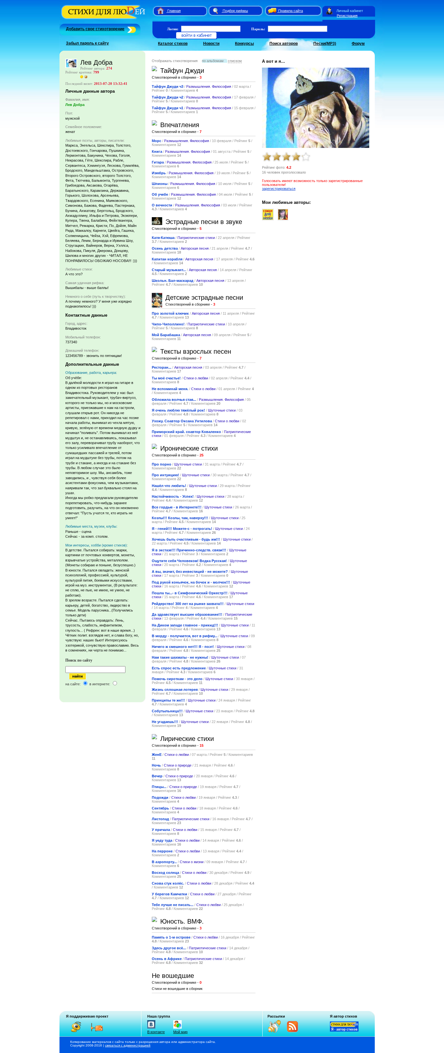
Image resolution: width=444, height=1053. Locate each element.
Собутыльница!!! (167, 711)
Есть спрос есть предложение (179, 668)
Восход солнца (165, 873)
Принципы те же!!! (168, 700)
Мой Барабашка (166, 335)
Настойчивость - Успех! (173, 496)
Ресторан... (161, 367)
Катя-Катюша (163, 238)
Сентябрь (160, 808)
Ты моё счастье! (166, 378)
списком (235, 61)
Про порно (161, 464)
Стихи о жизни (191, 862)
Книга (157, 151)
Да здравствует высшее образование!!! (187, 614)
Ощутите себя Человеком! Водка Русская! (189, 561)
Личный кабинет (349, 11)
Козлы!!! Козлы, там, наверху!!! (180, 518)
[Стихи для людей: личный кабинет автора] (329, 11)
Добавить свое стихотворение (95, 29)
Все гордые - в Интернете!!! (177, 507)
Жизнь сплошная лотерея (175, 689)
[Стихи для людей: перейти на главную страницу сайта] (158, 11)
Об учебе (160, 194)
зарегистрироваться (278, 189)
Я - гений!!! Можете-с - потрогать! (182, 529)
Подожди (160, 797)
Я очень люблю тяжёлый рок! (178, 410)
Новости (211, 43)
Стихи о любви (196, 378)
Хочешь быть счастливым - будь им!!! (186, 539)
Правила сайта (290, 11)
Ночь (156, 765)
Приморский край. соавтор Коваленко (186, 432)
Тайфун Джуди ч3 (167, 86)
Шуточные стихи (222, 410)
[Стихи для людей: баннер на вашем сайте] (344, 1030)
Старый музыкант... (169, 270)
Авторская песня (195, 248)
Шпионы (159, 184)
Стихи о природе (177, 765)
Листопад (160, 819)
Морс (156, 141)
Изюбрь (159, 173)
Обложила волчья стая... (174, 399)
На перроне (162, 851)
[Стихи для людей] (104, 19)
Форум (358, 43)
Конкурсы (244, 43)
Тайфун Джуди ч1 (167, 108)
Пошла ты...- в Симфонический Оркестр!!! (190, 593)
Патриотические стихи (196, 238)
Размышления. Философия (208, 86)
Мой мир (180, 1032)
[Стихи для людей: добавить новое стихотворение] (130, 29)
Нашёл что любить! (169, 486)
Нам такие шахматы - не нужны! (180, 657)
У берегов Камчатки (169, 894)
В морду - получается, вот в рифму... (184, 636)
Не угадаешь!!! (165, 722)
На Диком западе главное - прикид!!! (185, 625)
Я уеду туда (162, 840)
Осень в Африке (167, 959)
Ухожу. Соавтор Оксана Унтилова (182, 421)
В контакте (156, 1032)
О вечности (162, 205)
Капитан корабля (167, 259)
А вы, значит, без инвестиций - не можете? (190, 571)
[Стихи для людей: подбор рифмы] (215, 11)
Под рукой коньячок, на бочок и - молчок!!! (191, 582)
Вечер (157, 776)
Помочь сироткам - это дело (177, 679)
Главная (174, 11)
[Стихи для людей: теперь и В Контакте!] (151, 1029)
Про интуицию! (165, 475)
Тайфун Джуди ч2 (167, 97)
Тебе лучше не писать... (172, 905)
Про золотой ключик (170, 313)
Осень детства (165, 248)
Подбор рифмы (235, 11)
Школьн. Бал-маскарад (172, 281)
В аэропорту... (164, 862)
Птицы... (159, 787)
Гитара (158, 162)
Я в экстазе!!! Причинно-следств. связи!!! (189, 550)
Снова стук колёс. (168, 883)
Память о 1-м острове (171, 937)
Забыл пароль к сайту (87, 43)
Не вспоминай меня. (170, 389)
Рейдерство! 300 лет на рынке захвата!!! (188, 604)
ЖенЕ (157, 755)
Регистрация (347, 16)
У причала (161, 830)
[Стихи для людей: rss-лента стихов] (277, 1031)
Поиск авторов (283, 43)
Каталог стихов (173, 43)
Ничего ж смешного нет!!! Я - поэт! (183, 647)
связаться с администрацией (127, 1045)
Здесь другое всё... (169, 948)
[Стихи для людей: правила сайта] (271, 11)
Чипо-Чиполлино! (168, 324)
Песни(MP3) (324, 43)
